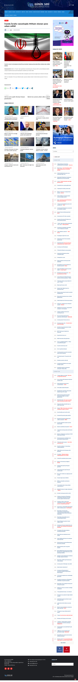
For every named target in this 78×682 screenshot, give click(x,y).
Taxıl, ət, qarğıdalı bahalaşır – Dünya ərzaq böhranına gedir (64, 342)
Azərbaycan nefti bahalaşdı (62, 246)
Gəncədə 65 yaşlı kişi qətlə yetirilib (64, 415)
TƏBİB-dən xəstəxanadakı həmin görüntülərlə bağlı (63, 631)
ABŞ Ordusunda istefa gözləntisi (63, 338)
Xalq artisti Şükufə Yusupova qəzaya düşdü (64, 269)
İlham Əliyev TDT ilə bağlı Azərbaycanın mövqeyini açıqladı (64, 584)
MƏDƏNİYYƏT (50, 11)
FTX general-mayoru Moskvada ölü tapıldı (64, 612)
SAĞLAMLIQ (7, 15)
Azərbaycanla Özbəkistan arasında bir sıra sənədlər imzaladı (64, 209)
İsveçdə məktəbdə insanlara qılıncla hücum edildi (64, 423)
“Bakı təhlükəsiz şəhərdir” (63, 232)
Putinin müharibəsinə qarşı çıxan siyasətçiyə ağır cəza (63, 174)
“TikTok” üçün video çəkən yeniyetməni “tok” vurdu (64, 224)
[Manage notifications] (75, 679)
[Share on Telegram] (28, 88)
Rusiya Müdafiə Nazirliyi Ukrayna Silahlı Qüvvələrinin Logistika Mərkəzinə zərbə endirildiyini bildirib (64, 551)
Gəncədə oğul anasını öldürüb (63, 477)
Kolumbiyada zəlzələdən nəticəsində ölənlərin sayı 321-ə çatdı (64, 391)
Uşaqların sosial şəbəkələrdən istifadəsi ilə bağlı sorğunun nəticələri (65, 556)
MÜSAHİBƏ (42, 11)
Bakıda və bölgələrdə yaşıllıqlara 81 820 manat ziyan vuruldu (65, 435)
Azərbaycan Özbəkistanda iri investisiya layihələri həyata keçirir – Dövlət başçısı (64, 571)
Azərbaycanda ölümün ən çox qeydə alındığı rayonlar (64, 364)
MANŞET (6, 11)
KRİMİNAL (59, 11)
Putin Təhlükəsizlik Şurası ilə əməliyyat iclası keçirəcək (64, 539)
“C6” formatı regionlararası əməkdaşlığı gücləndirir (64, 576)
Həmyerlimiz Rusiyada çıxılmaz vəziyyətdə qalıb (63, 254)
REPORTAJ (31, 11)
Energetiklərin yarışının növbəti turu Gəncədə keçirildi (64, 265)
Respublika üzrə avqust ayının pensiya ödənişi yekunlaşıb (64, 635)
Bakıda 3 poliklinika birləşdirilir (64, 426)
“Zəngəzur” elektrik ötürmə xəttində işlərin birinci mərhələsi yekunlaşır (64, 622)
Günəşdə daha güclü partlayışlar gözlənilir (63, 466)
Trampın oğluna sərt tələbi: (64, 376)
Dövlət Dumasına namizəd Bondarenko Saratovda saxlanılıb (64, 543)
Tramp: (64, 615)
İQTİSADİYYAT (18, 11)
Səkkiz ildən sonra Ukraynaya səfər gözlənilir (64, 451)
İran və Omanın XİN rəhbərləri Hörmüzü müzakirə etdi (64, 380)
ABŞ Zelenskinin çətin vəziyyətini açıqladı (63, 547)
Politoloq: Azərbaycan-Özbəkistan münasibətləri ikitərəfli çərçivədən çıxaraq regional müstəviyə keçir (63, 497)
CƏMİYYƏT (23, 11)
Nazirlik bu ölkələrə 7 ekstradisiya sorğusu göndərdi (63, 447)
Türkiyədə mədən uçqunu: (64, 443)
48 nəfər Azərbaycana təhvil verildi (64, 493)
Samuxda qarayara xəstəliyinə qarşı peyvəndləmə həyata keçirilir (64, 439)
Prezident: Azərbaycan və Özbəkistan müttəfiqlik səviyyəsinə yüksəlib (64, 580)
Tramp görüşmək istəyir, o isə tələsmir (64, 591)
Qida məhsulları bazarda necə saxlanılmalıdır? (63, 384)
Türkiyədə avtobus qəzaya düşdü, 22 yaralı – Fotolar (64, 281)
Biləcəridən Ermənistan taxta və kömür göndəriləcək (64, 297)
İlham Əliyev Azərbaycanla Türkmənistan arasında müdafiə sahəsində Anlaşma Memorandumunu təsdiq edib (64, 512)
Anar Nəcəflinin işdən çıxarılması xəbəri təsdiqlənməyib (57, 119)
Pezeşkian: (63, 455)
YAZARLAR (55, 11)
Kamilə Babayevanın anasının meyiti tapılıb (68, 100)
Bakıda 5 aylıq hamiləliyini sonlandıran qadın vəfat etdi (64, 608)
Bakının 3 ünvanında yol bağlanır (63, 462)
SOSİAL (46, 11)
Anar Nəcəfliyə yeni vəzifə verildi (63, 412)
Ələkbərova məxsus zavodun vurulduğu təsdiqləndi (64, 588)
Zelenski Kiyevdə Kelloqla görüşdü (64, 213)
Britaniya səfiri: (65, 640)
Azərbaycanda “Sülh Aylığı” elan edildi (64, 563)
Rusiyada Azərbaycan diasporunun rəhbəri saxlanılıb (64, 419)
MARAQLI (15, 15)
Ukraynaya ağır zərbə (64, 324)
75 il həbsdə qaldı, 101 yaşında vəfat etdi (64, 357)
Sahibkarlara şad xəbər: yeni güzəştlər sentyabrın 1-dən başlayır (64, 308)
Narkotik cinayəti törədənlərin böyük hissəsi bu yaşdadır (64, 328)
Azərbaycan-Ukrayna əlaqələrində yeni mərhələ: (64, 526)
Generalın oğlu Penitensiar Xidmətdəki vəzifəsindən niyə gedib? (67, 64)
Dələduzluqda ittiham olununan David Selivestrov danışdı (57, 102)
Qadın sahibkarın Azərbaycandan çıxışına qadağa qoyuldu (63, 196)
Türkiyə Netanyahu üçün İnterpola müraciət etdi (63, 470)
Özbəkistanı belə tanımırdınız (64, 273)
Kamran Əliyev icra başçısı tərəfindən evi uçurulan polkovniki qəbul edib (57, 83)
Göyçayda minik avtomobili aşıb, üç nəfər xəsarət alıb (64, 405)
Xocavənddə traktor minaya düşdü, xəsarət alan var (64, 486)
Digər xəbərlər (63, 642)
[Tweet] (24, 88)
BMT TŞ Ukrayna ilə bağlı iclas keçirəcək (63, 332)
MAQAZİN (11, 15)
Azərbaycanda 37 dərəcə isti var (63, 319)
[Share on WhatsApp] (6, 88)
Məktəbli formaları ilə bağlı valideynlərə (64, 490)
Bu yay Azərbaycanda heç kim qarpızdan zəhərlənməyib (64, 316)
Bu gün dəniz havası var (61, 335)
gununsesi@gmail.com (33, 663)
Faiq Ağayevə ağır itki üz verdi (63, 235)
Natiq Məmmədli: (64, 243)
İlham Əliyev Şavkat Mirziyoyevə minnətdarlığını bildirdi (63, 518)
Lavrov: (22, 118)
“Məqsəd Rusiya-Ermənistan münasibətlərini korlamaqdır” (65, 165)
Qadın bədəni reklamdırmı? (62, 567)
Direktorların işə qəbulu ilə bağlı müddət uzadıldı (65, 595)
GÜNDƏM (10, 11)
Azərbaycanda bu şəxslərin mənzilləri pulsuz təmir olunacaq (64, 353)
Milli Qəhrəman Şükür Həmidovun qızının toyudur (68, 118)
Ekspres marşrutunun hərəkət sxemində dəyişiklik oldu (64, 293)
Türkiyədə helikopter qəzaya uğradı (64, 250)
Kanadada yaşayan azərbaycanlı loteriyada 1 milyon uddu (63, 368)
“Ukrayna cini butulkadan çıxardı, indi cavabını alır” (64, 204)
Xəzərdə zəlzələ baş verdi (62, 345)
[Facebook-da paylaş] (11, 88)
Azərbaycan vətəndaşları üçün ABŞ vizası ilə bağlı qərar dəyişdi (64, 228)
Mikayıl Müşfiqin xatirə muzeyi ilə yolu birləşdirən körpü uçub (57, 63)
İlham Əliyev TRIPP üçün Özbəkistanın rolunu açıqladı (64, 560)
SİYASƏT (13, 11)
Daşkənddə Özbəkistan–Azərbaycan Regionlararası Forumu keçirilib (64, 178)
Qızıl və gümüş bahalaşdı (62, 348)
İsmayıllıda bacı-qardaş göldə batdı (64, 185)
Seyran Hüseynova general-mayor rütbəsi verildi (63, 522)
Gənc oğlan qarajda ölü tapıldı (63, 387)
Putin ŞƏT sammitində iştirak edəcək (64, 458)
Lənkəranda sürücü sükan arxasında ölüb (64, 604)
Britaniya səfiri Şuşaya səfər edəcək (64, 618)
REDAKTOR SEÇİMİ (36, 11)
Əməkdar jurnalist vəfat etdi (62, 360)
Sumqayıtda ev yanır (61, 257)
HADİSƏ (63, 11)
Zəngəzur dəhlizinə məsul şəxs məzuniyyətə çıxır (63, 312)
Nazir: (64, 200)
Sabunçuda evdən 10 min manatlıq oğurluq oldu (63, 239)
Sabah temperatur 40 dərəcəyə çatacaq (64, 300)
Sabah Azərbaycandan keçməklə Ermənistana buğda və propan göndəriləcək (63, 395)
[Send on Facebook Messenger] (18, 88)
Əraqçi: (64, 409)
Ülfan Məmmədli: (64, 401)
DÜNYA (27, 11)
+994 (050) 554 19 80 (33, 661)
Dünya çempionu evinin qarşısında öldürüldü (63, 261)
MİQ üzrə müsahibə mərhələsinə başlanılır (63, 482)
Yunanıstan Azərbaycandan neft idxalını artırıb (64, 430)
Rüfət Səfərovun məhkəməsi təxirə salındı (63, 535)
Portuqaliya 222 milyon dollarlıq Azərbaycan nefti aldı (63, 531)
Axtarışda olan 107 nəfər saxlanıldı (63, 216)
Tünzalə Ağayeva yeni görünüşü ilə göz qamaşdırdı (64, 627)
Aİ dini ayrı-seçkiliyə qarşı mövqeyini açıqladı (64, 304)
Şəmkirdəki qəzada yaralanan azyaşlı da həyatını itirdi (64, 600)
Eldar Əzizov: (64, 169)
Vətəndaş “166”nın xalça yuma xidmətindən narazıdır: (64, 502)
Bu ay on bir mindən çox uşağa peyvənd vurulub (64, 474)
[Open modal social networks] (32, 88)
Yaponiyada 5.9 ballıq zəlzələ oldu (63, 188)
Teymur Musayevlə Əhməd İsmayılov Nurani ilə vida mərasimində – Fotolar (64, 277)
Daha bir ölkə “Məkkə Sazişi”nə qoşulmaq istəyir (63, 289)
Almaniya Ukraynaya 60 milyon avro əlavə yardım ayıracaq (64, 220)
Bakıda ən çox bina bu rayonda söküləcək (68, 81)
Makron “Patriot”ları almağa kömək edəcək (63, 192)
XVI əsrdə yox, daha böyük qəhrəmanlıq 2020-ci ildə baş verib (64, 507)
